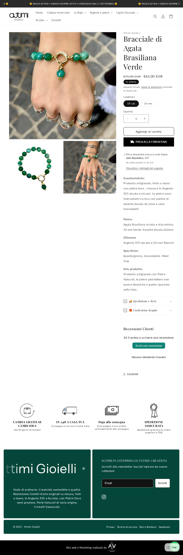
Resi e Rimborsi (148, 527)
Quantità (128, 111)
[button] (80, 12)
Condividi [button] (132, 374)
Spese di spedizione (151, 87)
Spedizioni (164, 527)
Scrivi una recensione (148, 345)
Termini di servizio (127, 527)
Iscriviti (162, 483)
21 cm (150, 104)
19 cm (131, 103)
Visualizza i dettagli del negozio (144, 168)
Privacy (111, 527)
